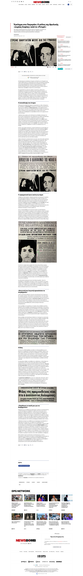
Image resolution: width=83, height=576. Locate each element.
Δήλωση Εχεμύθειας (31, 551)
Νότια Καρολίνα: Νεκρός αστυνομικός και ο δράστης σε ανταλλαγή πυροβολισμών (64, 51)
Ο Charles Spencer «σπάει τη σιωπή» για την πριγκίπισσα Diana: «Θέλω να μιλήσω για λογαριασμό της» (29, 523)
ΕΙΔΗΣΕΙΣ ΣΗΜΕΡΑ (44, 482)
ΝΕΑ (19, 484)
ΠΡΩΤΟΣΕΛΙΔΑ (55, 4)
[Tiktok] (19, 1)
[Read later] (55, 67)
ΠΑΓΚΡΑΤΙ (33, 482)
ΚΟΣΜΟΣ (40, 4)
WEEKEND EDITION (21, 482)
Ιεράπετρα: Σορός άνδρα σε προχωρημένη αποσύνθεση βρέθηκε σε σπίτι (64, 56)
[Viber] (16, 1)
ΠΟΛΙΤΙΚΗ (29, 4)
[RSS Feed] (23, 1)
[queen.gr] (38, 562)
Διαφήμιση (62, 551)
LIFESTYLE (47, 4)
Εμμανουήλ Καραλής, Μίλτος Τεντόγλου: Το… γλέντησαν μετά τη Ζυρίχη (66, 522)
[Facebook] (12, 1)
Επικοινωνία (57, 551)
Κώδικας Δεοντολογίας (38, 551)
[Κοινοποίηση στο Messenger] (25, 72)
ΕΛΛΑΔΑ (26, 4)
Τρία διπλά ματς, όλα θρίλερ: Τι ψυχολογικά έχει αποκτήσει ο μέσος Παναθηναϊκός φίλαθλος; (29, 504)
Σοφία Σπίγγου (16, 34)
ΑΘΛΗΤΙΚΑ (43, 4)
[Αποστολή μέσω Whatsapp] (27, 72)
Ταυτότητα (21, 551)
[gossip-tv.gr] (24, 562)
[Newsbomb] (25, 540)
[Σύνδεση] (68, 4)
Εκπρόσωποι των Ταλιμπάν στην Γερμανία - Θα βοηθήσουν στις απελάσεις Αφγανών (64, 65)
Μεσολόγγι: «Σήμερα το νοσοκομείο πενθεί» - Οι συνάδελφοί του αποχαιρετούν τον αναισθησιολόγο (65, 505)
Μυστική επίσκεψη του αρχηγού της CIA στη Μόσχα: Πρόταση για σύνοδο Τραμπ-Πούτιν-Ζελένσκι (64, 60)
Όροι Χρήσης (25, 551)
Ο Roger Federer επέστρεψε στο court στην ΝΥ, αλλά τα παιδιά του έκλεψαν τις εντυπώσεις (41, 504)
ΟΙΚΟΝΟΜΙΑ (33, 4)
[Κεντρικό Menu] (71, 4)
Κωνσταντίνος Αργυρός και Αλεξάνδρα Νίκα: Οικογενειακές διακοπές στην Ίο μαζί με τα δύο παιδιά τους (54, 505)
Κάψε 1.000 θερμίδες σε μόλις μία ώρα (16, 522)
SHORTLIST (59, 4)
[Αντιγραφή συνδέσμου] (53, 67)
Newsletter (25, 477)
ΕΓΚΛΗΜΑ (28, 482)
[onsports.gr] (31, 562)
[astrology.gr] (45, 562)
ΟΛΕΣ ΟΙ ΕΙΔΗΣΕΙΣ (21, 4)
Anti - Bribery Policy (52, 551)
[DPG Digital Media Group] (41, 556)
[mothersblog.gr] (52, 562)
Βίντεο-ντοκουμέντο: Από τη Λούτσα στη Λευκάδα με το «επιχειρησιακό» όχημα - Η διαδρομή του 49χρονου (54, 523)
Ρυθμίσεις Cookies (45, 551)
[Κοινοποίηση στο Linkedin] (29, 72)
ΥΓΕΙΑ (37, 4)
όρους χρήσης (60, 541)
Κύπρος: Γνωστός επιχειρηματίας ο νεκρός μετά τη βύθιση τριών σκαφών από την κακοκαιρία (16, 505)
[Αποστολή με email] (33, 72)
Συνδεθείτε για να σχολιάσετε (24, 465)
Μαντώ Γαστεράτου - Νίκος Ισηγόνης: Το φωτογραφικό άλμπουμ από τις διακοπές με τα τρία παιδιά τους (41, 523)
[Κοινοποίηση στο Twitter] (23, 72)
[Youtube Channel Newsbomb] (21, 1)
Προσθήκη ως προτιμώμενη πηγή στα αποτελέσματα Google (34, 77)
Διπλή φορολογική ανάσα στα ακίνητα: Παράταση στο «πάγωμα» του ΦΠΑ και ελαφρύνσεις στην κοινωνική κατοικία (64, 42)
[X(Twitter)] (14, 1)
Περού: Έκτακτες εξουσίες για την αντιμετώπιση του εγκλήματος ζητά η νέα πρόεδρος (64, 47)
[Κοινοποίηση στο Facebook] (21, 72)
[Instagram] (18, 1)
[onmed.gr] (59, 562)
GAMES (63, 4)
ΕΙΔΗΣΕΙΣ (38, 482)
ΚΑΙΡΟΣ (51, 4)
